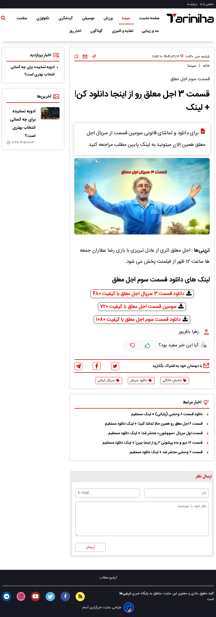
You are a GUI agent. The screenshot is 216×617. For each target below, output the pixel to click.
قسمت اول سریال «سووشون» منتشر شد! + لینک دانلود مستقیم (155, 433)
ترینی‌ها (125, 593)
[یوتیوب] (35, 596)
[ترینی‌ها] (190, 18)
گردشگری (65, 18)
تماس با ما (207, 4)
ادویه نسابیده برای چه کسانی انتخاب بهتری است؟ (33, 71)
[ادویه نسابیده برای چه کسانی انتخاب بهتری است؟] (50, 113)
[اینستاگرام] (21, 596)
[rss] (80, 596)
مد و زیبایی (150, 31)
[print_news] (76, 57)
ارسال (90, 547)
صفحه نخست (149, 18)
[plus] (147, 345)
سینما (126, 18)
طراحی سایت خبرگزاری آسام (101, 607)
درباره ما (192, 4)
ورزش (109, 18)
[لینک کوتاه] (94, 57)
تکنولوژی (43, 18)
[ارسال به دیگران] (84, 57)
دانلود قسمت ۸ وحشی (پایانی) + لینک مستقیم (167, 414)
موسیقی (88, 18)
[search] (3, 19)
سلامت (22, 18)
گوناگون (96, 31)
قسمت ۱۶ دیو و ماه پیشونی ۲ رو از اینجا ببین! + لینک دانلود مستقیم (152, 443)
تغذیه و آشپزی (122, 31)
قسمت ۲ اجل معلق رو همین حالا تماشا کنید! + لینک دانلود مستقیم (154, 424)
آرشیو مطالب (108, 578)
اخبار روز (75, 31)
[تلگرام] (78, 366)
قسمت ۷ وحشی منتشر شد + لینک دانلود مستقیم (166, 452)
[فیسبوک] (97, 366)
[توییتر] (115, 366)
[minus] (132, 345)
